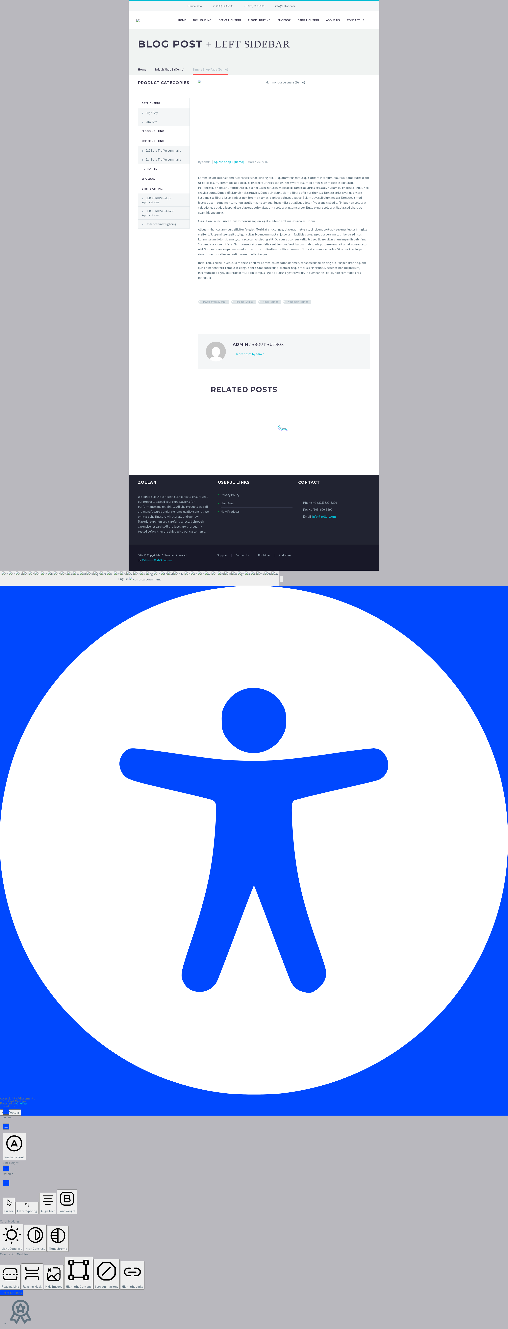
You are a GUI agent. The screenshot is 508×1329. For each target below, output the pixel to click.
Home (182, 20)
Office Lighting (229, 20)
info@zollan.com (285, 6)
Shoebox (284, 20)
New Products (230, 511)
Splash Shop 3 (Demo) (229, 162)
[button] (281, 579)
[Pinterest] (212, 313)
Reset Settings (12, 1293)
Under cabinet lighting (161, 224)
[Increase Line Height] (6, 1168)
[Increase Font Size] (6, 1112)
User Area (227, 503)
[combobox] (139, 578)
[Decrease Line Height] (6, 1183)
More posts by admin (250, 354)
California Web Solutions (157, 560)
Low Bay (151, 122)
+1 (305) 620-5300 (223, 6)
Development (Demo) (214, 301)
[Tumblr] (217, 313)
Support (222, 555)
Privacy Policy (230, 495)
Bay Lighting (202, 20)
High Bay (152, 113)
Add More (285, 555)
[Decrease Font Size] (6, 1126)
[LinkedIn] (223, 313)
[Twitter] (317, 6)
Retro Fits (149, 168)
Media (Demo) (270, 301)
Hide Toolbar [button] (10, 1112)
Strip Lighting (308, 20)
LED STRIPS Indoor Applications (156, 200)
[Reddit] (229, 313)
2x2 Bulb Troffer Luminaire (163, 150)
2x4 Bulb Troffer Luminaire (163, 159)
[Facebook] (311, 6)
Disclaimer (264, 555)
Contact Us (355, 20)
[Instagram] (323, 6)
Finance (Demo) (244, 301)
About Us (333, 20)
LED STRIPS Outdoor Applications (158, 213)
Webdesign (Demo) (298, 301)
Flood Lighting (259, 20)
